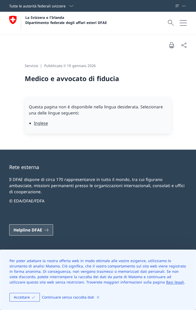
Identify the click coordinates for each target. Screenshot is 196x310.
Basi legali (175, 282)
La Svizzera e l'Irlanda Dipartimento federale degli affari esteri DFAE (66, 20)
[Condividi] (184, 45)
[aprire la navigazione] (183, 23)
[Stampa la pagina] (171, 45)
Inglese (41, 123)
